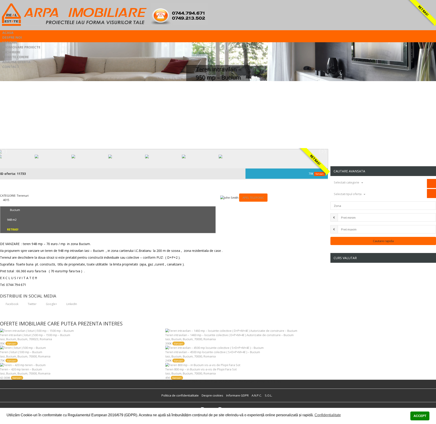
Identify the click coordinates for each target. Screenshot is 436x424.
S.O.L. (268, 395)
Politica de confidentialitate (180, 395)
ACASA (7, 32)
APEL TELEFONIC (253, 198)
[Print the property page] (1, 204)
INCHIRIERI (11, 52)
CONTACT (10, 66)
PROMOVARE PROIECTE (21, 47)
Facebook (11, 304)
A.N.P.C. (257, 395)
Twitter (32, 304)
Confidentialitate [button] (328, 415)
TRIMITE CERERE (15, 57)
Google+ (51, 304)
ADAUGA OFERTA (16, 62)
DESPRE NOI (12, 37)
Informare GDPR (237, 395)
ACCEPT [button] (420, 416)
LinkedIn (71, 304)
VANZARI (9, 42)
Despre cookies (212, 395)
